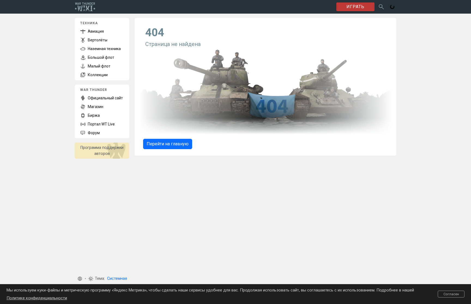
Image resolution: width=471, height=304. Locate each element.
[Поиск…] (381, 6)
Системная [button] (117, 278)
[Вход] (392, 6)
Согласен (451, 294)
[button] (80, 278)
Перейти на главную (168, 143)
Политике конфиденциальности (37, 298)
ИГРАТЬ (355, 6)
